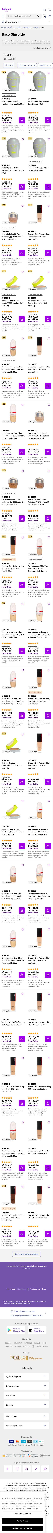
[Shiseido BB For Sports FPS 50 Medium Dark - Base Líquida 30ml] (13, 147)
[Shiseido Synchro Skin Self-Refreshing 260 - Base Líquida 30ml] (39, 1002)
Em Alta (9, 1404)
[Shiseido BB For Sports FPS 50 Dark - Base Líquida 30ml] (39, 147)
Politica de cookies (30, 1508)
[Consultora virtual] (44, 16)
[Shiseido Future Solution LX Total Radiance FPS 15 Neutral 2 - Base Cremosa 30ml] (13, 214)
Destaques (10, 1395)
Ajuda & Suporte (13, 1376)
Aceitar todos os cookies (22, 1528)
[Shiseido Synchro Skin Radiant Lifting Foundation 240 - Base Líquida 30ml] (39, 742)
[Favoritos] (49, 10)
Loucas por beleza (14, 1425)
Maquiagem (27, 27)
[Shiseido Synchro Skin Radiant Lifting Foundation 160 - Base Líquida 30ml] (39, 937)
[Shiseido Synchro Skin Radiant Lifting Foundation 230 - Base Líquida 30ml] (13, 1066)
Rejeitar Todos (22, 1521)
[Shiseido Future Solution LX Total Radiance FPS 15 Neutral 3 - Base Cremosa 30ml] (39, 479)
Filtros (10, 65)
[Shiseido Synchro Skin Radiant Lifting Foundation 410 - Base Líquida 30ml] (13, 545)
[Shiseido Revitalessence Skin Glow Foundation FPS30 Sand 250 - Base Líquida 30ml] (13, 937)
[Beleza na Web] (6, 10)
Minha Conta (11, 1416)
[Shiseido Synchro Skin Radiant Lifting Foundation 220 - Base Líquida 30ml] (39, 214)
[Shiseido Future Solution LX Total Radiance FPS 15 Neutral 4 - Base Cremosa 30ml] (13, 479)
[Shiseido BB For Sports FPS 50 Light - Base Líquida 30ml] (39, 81)
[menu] (3, 16)
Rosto (36, 27)
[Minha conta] (44, 10)
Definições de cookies (22, 1513)
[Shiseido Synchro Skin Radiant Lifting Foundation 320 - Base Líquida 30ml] (39, 678)
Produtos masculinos (38, 1289)
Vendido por (44, 65)
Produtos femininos (17, 1289)
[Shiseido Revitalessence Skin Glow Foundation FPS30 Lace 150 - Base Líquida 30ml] (13, 1130)
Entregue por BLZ (28, 65)
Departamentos (12, 1385)
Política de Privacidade (23, 1303)
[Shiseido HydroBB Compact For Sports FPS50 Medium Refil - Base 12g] (13, 280)
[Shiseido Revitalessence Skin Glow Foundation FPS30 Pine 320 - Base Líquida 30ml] (13, 346)
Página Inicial (6, 27)
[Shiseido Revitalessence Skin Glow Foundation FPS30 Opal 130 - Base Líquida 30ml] (39, 873)
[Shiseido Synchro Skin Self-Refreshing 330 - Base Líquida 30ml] (39, 1130)
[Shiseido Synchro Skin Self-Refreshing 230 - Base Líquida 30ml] (13, 1002)
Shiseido (17, 27)
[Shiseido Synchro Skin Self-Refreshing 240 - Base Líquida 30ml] (39, 1195)
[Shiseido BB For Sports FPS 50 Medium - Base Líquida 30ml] (13, 81)
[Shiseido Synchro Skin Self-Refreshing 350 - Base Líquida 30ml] (39, 1066)
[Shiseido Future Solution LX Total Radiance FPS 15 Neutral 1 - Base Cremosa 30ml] (39, 413)
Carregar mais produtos (26, 1254)
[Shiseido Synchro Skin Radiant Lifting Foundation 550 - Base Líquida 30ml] (13, 1195)
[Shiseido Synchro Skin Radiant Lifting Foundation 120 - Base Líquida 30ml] (39, 346)
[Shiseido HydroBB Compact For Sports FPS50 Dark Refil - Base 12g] (13, 742)
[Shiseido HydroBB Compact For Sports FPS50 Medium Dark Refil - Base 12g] (13, 809)
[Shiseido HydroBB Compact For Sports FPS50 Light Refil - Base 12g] (39, 280)
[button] (23, 73)
